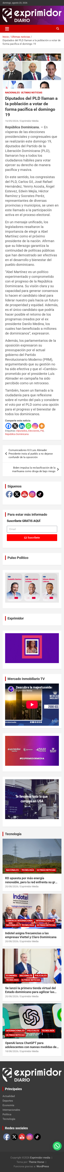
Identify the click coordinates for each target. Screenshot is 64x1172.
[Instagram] (35, 426)
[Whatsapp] (28, 426)
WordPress (43, 1166)
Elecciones (33, 430)
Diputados (21, 430)
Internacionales (45, 921)
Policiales (41, 975)
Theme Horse (36, 1162)
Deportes (8, 1100)
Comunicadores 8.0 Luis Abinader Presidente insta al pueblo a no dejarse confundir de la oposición (31, 454)
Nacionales (12, 92)
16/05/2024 (11, 121)
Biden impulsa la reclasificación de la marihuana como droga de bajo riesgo (33, 469)
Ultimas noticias (31, 92)
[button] (57, 1146)
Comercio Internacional (19, 921)
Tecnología (13, 834)
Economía (11, 975)
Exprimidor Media (29, 121)
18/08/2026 (11, 1051)
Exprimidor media (40, 1157)
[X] (15, 426)
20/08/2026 (11, 886)
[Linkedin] (22, 426)
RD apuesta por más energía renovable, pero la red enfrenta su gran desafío (32, 882)
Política (7, 1114)
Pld (42, 430)
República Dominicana (17, 434)
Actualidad (9, 1096)
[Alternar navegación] (7, 29)
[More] (42, 426)
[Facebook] (8, 426)
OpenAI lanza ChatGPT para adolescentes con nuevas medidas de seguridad (30, 1047)
